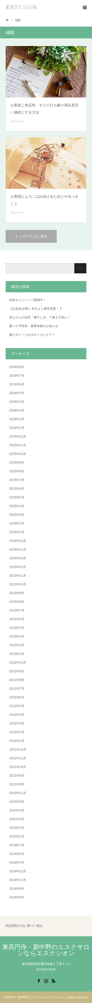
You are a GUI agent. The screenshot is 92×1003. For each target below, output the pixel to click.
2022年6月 (16, 697)
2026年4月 (16, 402)
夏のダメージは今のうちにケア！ (32, 335)
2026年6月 (16, 384)
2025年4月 (16, 506)
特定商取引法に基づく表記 (24, 926)
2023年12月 (17, 567)
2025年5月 (16, 497)
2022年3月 (16, 723)
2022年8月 (16, 680)
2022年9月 (16, 671)
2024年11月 (17, 549)
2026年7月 (16, 375)
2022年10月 (17, 662)
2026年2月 (16, 419)
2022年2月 (16, 732)
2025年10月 (17, 454)
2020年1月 (16, 836)
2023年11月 (17, 575)
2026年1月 (16, 428)
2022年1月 (16, 741)
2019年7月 (16, 845)
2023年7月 (16, 610)
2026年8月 (16, 367)
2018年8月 (16, 897)
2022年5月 (16, 706)
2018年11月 (17, 880)
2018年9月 (16, 888)
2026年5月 (16, 393)
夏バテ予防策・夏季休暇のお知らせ (33, 326)
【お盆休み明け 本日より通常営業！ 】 (36, 308)
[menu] (84, 7)
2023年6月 (16, 619)
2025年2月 (16, 523)
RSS (53, 980)
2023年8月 (16, 602)
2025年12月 (17, 436)
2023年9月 (16, 593)
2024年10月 (17, 558)
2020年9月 (16, 802)
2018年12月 (17, 871)
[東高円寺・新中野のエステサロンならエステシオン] (22, 7)
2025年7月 (16, 480)
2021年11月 (17, 758)
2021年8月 (16, 784)
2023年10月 (17, 584)
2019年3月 (16, 862)
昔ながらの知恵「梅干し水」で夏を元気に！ (40, 317)
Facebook (38, 980)
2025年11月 (17, 445)
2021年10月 (17, 767)
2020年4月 (16, 810)
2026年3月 (16, 410)
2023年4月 (16, 636)
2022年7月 (16, 688)
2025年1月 (16, 532)
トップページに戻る (31, 236)
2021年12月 (17, 749)
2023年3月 (16, 645)
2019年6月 (16, 854)
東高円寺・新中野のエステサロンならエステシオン (46, 949)
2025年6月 (16, 489)
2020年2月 (16, 828)
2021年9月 (16, 775)
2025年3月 (16, 515)
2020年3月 (16, 819)
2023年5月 (16, 628)
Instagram (46, 980)
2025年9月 (16, 462)
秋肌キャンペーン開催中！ (27, 300)
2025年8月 (16, 471)
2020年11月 (17, 793)
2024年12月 (17, 541)
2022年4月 (16, 715)
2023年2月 (16, 654)
